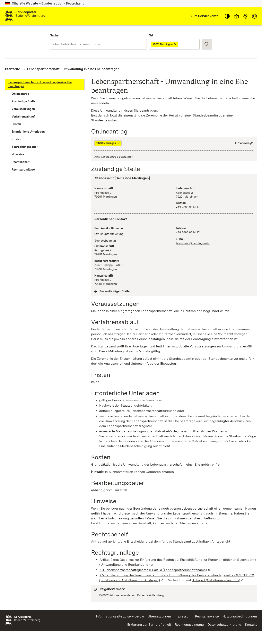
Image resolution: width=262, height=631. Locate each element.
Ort (151, 35)
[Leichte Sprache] (236, 16)
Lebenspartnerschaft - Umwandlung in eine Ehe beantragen (73, 69)
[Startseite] (25, 16)
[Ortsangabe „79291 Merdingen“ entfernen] (175, 44)
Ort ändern (242, 143)
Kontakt (251, 624)
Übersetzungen (159, 616)
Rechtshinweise (207, 616)
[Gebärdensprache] (245, 16)
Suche (54, 35)
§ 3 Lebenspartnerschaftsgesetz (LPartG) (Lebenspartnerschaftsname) (155, 570)
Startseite (12, 69)
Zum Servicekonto (204, 16)
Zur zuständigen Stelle (114, 291)
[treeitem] (45, 84)
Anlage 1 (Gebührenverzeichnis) (218, 580)
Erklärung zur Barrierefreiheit (149, 624)
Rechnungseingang (189, 624)
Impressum (183, 616)
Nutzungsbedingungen (239, 616)
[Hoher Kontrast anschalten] (227, 16)
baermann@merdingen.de (193, 243)
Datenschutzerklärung (224, 624)
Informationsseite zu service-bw (120, 616)
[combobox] (98, 44)
